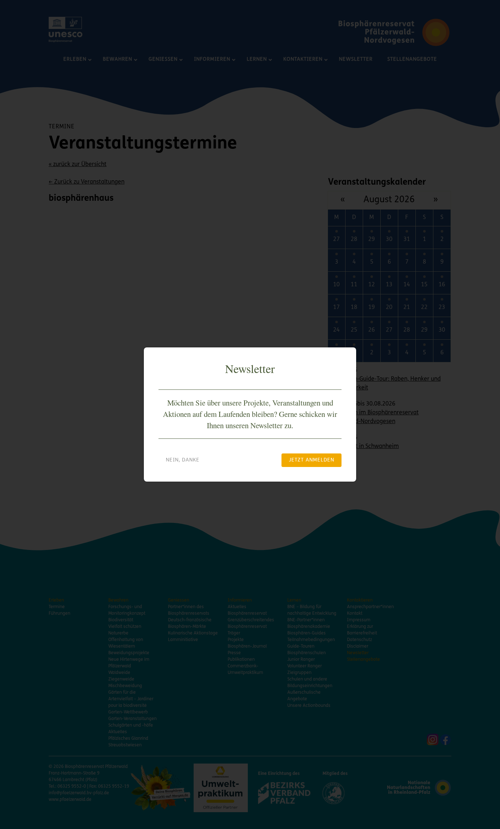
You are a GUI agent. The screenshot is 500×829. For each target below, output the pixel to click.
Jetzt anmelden (311, 460)
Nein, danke (182, 460)
